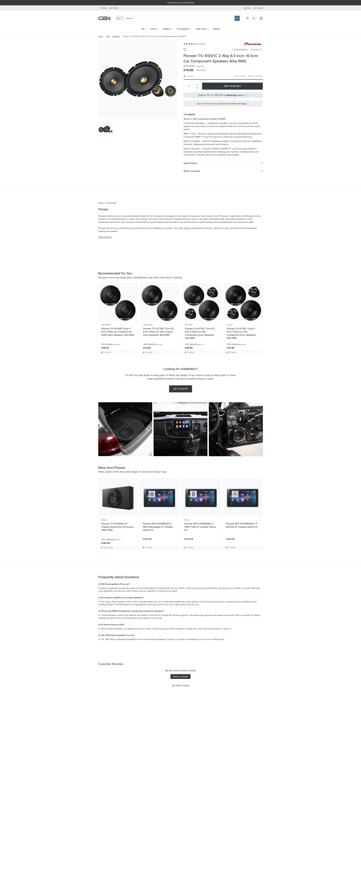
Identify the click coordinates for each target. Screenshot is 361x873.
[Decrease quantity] (197, 87)
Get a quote (180, 388)
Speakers (116, 36)
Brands (104, 8)
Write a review (180, 676)
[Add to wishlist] (187, 49)
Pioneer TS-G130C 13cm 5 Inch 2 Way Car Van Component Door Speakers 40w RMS (241, 333)
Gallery (115, 8)
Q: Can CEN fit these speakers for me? (116, 635)
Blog (249, 8)
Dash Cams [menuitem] (201, 29)
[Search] (237, 18)
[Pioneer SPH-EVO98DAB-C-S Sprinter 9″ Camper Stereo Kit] (242, 498)
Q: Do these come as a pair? (111, 624)
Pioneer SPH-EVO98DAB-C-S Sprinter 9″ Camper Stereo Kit (242, 525)
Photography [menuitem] (183, 29)
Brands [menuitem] (216, 29)
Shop (108, 36)
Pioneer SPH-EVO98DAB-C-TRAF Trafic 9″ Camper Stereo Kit (200, 526)
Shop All (255, 49)
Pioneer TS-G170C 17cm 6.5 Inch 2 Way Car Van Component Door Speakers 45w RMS (200, 333)
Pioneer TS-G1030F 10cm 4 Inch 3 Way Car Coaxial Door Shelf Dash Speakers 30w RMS (117, 331)
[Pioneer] (253, 44)
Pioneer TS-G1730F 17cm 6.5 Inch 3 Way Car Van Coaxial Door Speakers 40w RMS (158, 331)
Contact (259, 8)
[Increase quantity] (197, 84)
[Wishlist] (254, 18)
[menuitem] (103, 8)
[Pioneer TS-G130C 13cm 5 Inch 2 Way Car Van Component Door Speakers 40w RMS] (243, 303)
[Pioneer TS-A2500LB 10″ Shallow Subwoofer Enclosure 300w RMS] (118, 498)
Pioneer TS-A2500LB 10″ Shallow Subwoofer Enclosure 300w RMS (117, 526)
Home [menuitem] (153, 29)
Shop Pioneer (105, 237)
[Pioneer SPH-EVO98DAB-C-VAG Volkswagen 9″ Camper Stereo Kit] (159, 498)
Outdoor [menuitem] (167, 29)
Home (100, 36)
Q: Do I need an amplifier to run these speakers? (121, 597)
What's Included (191, 171)
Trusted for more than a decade (181, 3)
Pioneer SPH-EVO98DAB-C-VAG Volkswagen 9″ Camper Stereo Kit (158, 526)
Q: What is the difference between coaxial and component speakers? (131, 611)
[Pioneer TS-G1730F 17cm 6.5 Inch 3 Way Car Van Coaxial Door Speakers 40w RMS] (160, 303)
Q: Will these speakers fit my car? (114, 584)
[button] (189, 44)
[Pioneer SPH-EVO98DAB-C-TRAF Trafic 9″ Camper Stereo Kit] (201, 498)
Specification (190, 163)
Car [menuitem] (142, 29)
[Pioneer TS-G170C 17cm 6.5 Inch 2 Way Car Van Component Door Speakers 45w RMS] (201, 303)
